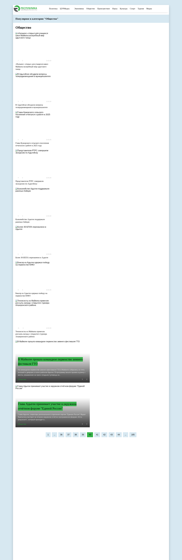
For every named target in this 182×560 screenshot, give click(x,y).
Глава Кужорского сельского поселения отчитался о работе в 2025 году (32, 144)
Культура (123, 9)
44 (119, 435)
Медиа (149, 9)
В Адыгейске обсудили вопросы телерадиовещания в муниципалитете (31, 106)
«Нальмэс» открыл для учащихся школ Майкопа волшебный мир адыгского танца (31, 66)
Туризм (141, 9)
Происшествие (103, 9)
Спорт (132, 9)
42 (104, 435)
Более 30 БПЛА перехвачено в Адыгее (31, 257)
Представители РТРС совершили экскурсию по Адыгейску (29, 182)
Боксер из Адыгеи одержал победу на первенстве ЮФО (31, 294)
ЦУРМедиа (64, 9)
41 (97, 435)
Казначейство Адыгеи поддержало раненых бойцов (30, 220)
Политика (53, 9)
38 (76, 435)
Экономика (79, 9)
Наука (114, 9)
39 (83, 435)
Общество (90, 9)
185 (133, 435)
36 (61, 435)
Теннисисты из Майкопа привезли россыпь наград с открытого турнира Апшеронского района (31, 334)
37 (68, 435)
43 (111, 435)
